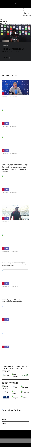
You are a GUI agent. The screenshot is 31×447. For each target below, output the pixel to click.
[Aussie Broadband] (6, 387)
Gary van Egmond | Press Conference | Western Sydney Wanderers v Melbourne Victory (14, 256)
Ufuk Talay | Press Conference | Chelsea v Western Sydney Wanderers (14, 101)
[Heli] (6, 392)
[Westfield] (24, 397)
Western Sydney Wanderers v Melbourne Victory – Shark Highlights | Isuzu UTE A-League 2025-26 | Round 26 (15, 293)
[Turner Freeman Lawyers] (15, 375)
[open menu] (1, 16)
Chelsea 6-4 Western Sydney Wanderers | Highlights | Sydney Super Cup (14, 158)
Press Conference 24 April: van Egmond (14, 326)
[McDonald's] (25, 392)
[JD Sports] (15, 392)
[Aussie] (15, 387)
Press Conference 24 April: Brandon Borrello (12, 354)
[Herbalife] (24, 375)
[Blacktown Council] (24, 387)
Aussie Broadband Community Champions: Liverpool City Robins (14, 226)
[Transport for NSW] (15, 397)
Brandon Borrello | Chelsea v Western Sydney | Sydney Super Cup (14, 197)
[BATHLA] (6, 375)
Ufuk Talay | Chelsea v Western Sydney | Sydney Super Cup (14, 130)
